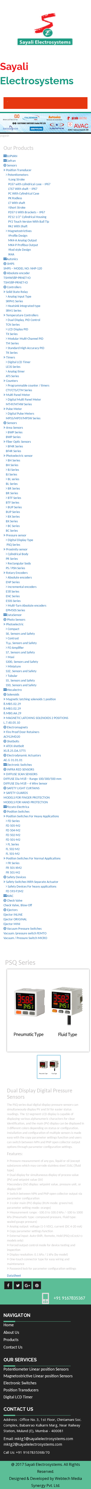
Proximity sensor (16, 549)
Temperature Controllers (21, 315)
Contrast (13, 638)
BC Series (13, 526)
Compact (13, 629)
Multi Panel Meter (17, 395)
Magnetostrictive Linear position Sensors (38, 1376)
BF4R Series (15, 446)
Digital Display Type (20, 540)
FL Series (13, 844)
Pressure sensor (15, 535)
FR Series (13, 863)
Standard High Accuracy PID (25, 348)
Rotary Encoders (16, 573)
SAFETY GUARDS (16, 793)
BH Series (13, 460)
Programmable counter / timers (28, 385)
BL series (13, 479)
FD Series (13, 821)
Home (9, 1325)
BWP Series (14, 432)
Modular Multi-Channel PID (25, 339)
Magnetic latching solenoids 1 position (30, 699)
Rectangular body (19, 563)
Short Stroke (17, 208)
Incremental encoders (21, 587)
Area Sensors (14, 428)
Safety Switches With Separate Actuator (31, 882)
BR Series (13, 488)
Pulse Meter (13, 409)
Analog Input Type (19, 297)
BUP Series (14, 507)
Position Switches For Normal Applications (32, 858)
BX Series (13, 517)
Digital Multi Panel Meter (24, 400)
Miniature (14, 666)
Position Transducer (18, 170)
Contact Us (13, 1347)
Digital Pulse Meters (20, 414)
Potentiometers (17, 175)
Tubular (12, 676)
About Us (11, 1333)
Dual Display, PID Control (24, 320)
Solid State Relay (16, 292)
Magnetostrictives (19, 231)
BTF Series (14, 498)
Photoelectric (14, 624)
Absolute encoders (19, 577)
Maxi (10, 657)
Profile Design (18, 236)
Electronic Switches (20, 1383)
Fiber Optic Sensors (18, 442)
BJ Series (13, 470)
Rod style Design (20, 250)
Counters (11, 381)
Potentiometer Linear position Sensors (36, 1369)
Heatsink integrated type (23, 306)
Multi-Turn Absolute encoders (26, 606)
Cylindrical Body (17, 554)
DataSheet (14, 1276)
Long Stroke (17, 179)
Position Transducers (21, 1390)
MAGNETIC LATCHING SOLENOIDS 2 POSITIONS (36, 718)
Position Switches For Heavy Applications (32, 816)
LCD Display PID (17, 329)
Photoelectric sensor (19, 456)
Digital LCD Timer (19, 362)
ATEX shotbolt (14, 746)
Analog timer (16, 371)
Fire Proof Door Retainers (22, 732)
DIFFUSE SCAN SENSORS (21, 774)
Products (11, 1340)
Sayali (37, 74)
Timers (10, 357)
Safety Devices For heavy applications (31, 886)
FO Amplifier (15, 648)
